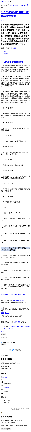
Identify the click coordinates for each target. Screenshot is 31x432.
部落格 (6, 53)
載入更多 (3, 334)
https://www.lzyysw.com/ (19, 300)
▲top (2, 331)
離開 (9, 428)
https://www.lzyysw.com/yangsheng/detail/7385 (13, 294)
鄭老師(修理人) (5, 313)
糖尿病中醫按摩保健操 (13, 62)
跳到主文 (3, 20)
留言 (19, 322)
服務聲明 (17, 409)
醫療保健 (13, 48)
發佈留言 (3, 344)
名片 (5, 55)
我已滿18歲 (4, 428)
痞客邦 (15, 322)
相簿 (5, 51)
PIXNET (7, 408)
